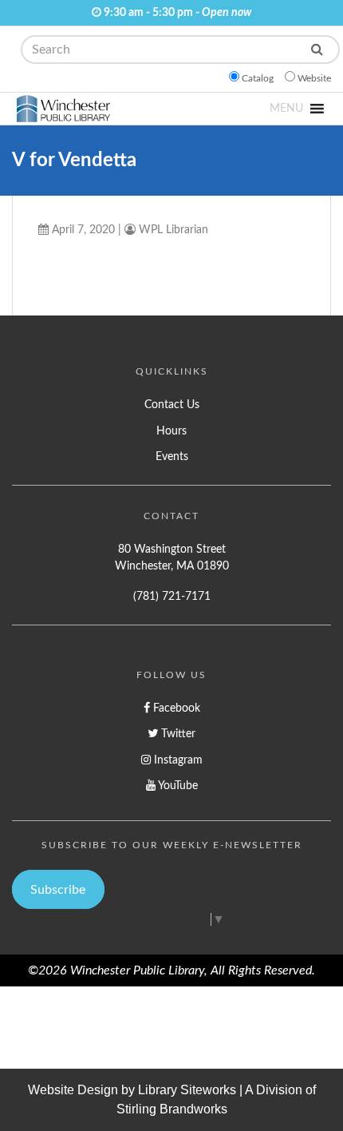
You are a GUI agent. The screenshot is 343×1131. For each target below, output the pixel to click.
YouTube (177, 786)
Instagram (177, 760)
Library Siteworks (187, 1090)
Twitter (176, 734)
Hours (171, 431)
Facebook (175, 708)
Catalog (258, 78)
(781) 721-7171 (172, 596)
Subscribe (57, 889)
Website (314, 78)
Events (172, 456)
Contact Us (171, 405)
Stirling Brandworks (171, 1109)
